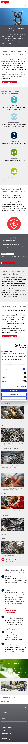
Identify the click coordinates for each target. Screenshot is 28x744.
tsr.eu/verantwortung (13, 674)
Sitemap (4, 736)
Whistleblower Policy (7, 733)
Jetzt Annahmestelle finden (9, 82)
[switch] (25, 373)
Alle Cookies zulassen (14, 390)
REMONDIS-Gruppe (6, 739)
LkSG (3, 730)
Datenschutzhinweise (7, 727)
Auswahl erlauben (14, 394)
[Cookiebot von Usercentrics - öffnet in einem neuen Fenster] (21, 346)
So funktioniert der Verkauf (9, 336)
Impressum (4, 724)
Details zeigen (20, 386)
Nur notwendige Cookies (14, 398)
